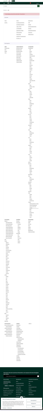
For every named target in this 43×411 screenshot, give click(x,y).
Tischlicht (18, 357)
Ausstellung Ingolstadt (20, 24)
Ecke (5, 49)
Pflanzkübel (18, 360)
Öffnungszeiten (19, 32)
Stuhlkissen (20, 340)
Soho (30, 77)
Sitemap (29, 28)
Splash (29, 227)
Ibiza (29, 129)
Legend (7, 314)
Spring (29, 228)
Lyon (18, 225)
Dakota (7, 287)
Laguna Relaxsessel (9, 227)
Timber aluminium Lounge (34, 203)
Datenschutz (9, 407)
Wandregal (18, 358)
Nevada (31, 68)
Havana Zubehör (9, 326)
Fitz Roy (29, 114)
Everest (29, 108)
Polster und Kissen (31, 231)
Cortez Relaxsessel (9, 224)
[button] (27, 3)
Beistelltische (30, 230)
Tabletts (17, 355)
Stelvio (7, 265)
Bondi (7, 282)
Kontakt (6, 22)
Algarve (7, 242)
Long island (8, 251)
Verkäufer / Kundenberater (21, 36)
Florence (7, 291)
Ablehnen (33, 406)
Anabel (7, 276)
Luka (30, 63)
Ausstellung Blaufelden (20, 22)
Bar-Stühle (18, 233)
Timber (29, 202)
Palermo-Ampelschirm (8, 334)
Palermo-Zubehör (9, 335)
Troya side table (32, 80)
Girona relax (18, 57)
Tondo (7, 271)
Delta (29, 222)
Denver (7, 288)
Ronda (31, 75)
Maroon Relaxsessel (9, 230)
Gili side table (32, 60)
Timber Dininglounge (33, 205)
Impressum (4, 407)
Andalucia (7, 244)
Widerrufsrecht (30, 34)
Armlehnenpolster (21, 338)
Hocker (31, 94)
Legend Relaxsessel (9, 228)
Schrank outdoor (19, 332)
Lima (29, 154)
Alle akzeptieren (33, 400)
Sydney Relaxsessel (9, 234)
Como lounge (18, 52)
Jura (29, 137)
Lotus (7, 253)
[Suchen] (38, 6)
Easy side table (32, 55)
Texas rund (8, 267)
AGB (29, 22)
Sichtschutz (18, 334)
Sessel (6, 51)
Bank (30, 85)
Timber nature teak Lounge (33, 207)
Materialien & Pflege (19, 30)
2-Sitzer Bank (7, 48)
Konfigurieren (33, 403)
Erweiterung (32, 103)
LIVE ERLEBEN (18, 28)
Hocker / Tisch (32, 86)
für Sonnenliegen (20, 351)
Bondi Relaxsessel (9, 222)
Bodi (6, 281)
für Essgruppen (20, 349)
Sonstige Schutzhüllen (21, 354)
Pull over (31, 74)
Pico (30, 72)
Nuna (7, 301)
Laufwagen (18, 328)
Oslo (30, 71)
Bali (30, 49)
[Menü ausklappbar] (4, 3)
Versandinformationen (32, 30)
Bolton (7, 245)
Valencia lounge (19, 60)
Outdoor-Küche (19, 329)
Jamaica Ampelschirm (8, 331)
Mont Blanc (30, 174)
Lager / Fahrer (18, 26)
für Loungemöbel (21, 348)
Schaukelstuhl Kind (19, 331)
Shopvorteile (18, 34)
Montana (31, 65)
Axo (18, 234)
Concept (31, 54)
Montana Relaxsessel (9, 231)
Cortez (7, 285)
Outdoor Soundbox (19, 343)
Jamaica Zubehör (9, 332)
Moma (29, 162)
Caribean (7, 284)
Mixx (6, 256)
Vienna (7, 311)
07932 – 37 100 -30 (9, 385)
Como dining (18, 54)
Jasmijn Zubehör (9, 329)
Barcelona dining (19, 51)
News (6, 20)
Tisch (5, 52)
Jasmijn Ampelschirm (8, 328)
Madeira (7, 254)
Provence (7, 262)
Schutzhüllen (18, 346)
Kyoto (7, 294)
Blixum (31, 51)
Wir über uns (18, 38)
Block (30, 52)
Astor (29, 83)
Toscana (7, 273)
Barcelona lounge (19, 48)
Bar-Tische (18, 222)
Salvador (29, 191)
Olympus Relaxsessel (9, 233)
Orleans (31, 69)
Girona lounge (18, 55)
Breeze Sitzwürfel (9, 236)
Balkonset (6, 321)
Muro (29, 225)
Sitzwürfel (31, 97)
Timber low (8, 270)
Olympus (29, 182)
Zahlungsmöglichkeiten (32, 26)
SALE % (30, 323)
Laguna (29, 145)
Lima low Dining (8, 250)
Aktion (17, 20)
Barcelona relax (19, 49)
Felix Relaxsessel (9, 225)
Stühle (6, 274)
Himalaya (29, 125)
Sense (7, 305)
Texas (7, 268)
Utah (6, 310)
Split (6, 319)
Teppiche (18, 335)
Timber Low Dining (9, 308)
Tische (31, 112)
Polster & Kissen (19, 337)
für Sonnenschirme (21, 352)
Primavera (7, 261)
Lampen (17, 326)
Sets (5, 239)
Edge (30, 57)
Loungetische (30, 48)
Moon (30, 66)
